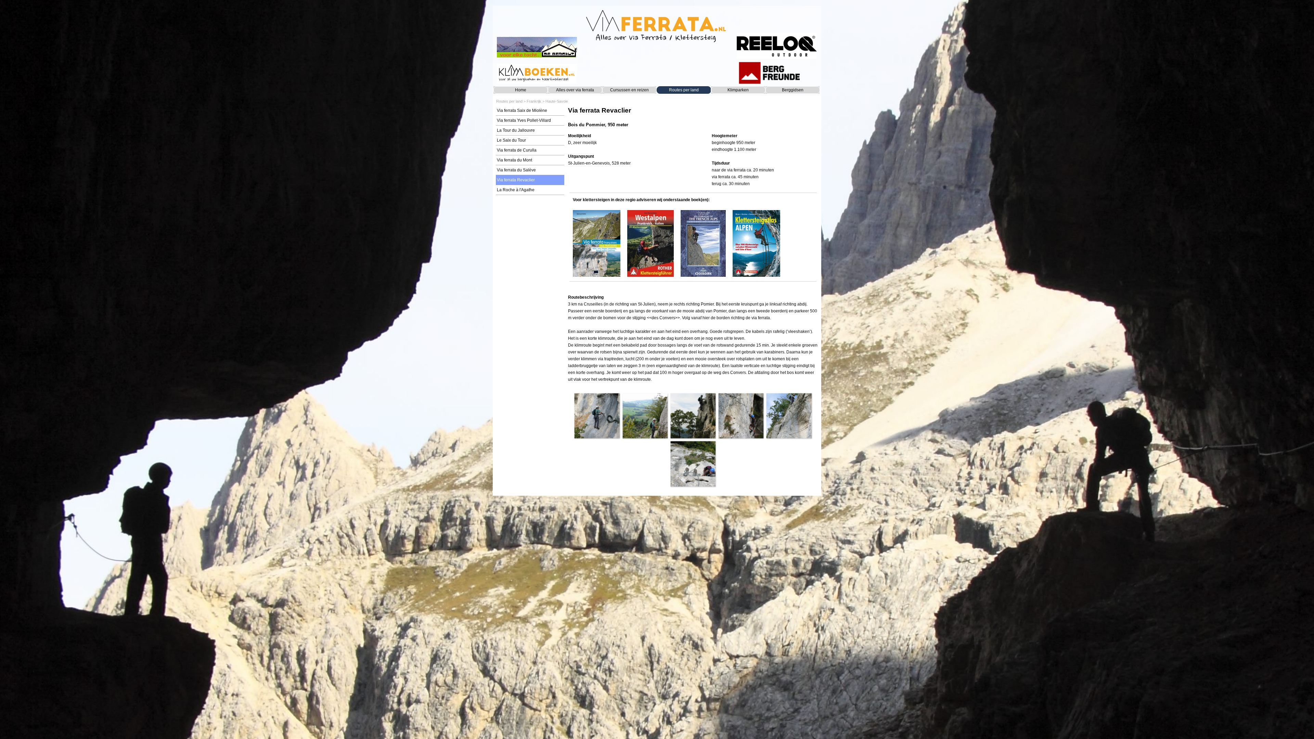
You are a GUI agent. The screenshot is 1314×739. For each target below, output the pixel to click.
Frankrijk (534, 101)
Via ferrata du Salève (516, 170)
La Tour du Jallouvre (516, 130)
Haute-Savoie (556, 101)
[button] (597, 416)
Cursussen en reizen (629, 90)
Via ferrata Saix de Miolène (522, 110)
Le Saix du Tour (511, 140)
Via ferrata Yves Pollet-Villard (524, 120)
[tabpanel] (692, 117)
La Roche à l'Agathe (515, 189)
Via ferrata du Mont (514, 160)
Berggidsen (792, 90)
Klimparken (738, 90)
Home (520, 90)
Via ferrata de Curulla (517, 150)
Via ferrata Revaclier (516, 180)
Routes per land (684, 90)
